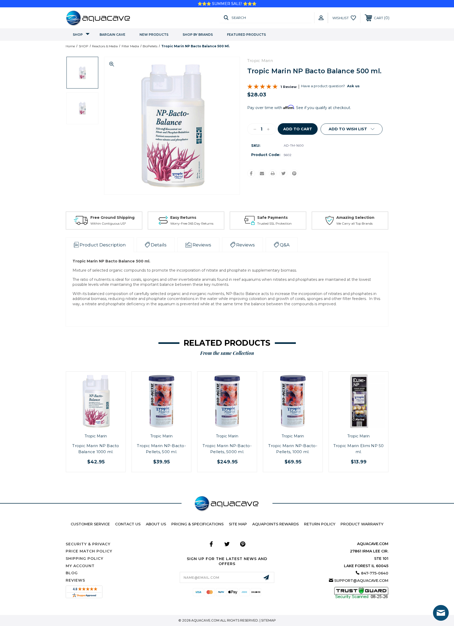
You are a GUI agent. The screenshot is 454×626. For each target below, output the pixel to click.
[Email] (262, 173)
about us (156, 524)
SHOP (78, 35)
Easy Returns (183, 217)
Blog (72, 573)
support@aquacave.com (361, 580)
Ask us (353, 86)
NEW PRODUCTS (154, 35)
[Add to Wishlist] (101, 426)
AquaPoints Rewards (275, 524)
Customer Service (90, 524)
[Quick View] (90, 426)
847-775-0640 (374, 573)
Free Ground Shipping (112, 217)
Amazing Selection (355, 217)
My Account (80, 565)
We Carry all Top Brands (354, 223)
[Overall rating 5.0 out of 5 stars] (262, 87)
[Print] (273, 173)
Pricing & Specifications (197, 524)
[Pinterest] (294, 173)
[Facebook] (251, 173)
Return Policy (319, 524)
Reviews (75, 580)
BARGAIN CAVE (112, 35)
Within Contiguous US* (108, 223)
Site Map (238, 524)
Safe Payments (272, 217)
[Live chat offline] (441, 613)
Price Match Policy (89, 551)
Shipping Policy (84, 558)
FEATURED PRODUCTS (246, 35)
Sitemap (268, 620)
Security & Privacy (88, 544)
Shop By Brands (198, 35)
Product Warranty (361, 524)
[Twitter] (283, 173)
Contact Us (128, 524)
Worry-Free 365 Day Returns (191, 223)
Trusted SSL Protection (274, 223)
